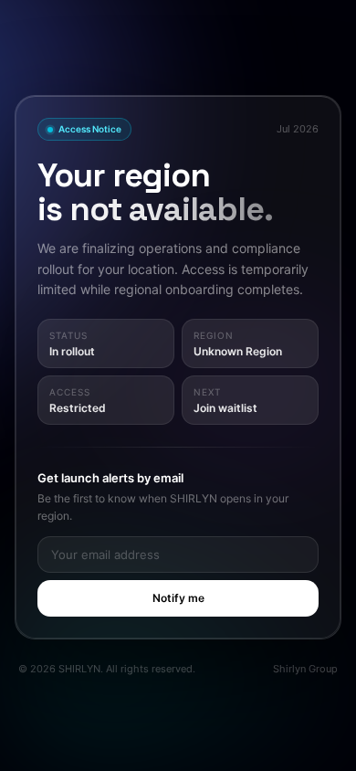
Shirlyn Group (305, 668)
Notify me (178, 598)
